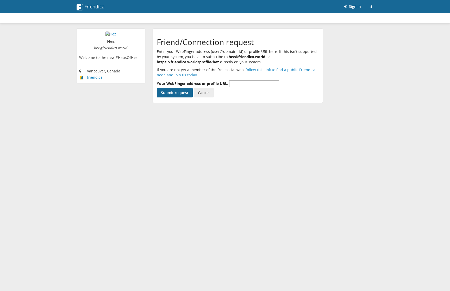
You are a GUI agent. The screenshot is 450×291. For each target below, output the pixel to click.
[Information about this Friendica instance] (371, 6)
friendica (95, 77)
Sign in (354, 6)
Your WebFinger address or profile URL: (192, 83)
